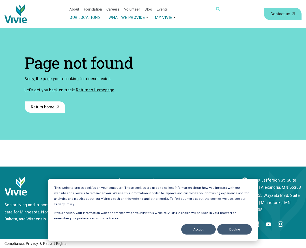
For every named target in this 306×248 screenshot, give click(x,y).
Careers (112, 9)
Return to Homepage (95, 90)
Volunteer (132, 9)
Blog (148, 9)
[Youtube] (268, 224)
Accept (198, 229)
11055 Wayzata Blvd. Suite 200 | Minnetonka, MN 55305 (275, 202)
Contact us (280, 13)
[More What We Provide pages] (147, 17)
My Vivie (163, 17)
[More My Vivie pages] (174, 17)
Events (162, 9)
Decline (234, 229)
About (74, 9)
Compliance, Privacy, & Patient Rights (35, 243)
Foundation (93, 9)
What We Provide (126, 17)
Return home (42, 107)
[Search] (218, 9)
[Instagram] (280, 225)
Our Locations (85, 17)
